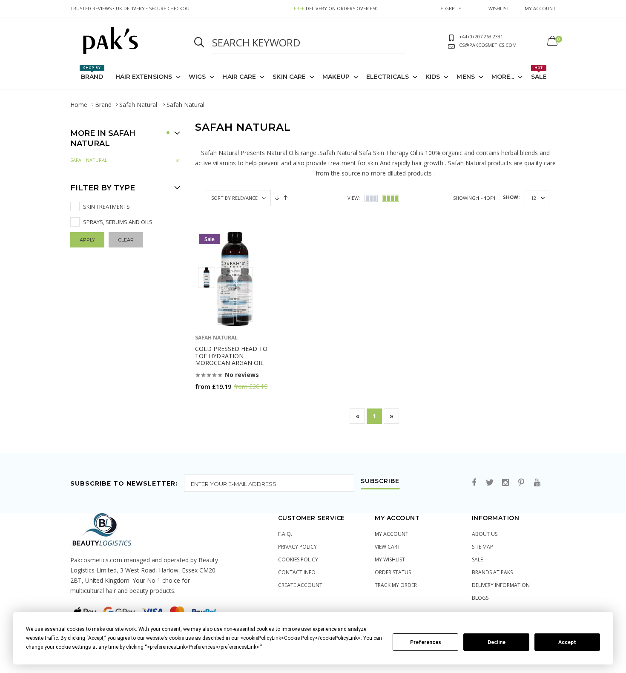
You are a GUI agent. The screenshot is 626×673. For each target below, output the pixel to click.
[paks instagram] (505, 482)
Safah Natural (139, 105)
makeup (336, 77)
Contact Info (297, 572)
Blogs (480, 597)
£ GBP (448, 8)
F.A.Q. (285, 534)
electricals (387, 77)
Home (78, 105)
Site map (482, 546)
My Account (391, 534)
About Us (484, 534)
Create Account (300, 585)
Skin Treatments (106, 206)
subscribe (380, 481)
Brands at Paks (492, 572)
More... (502, 77)
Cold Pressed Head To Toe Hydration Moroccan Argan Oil (231, 356)
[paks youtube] (537, 482)
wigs (197, 77)
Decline (496, 642)
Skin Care (289, 77)
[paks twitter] (490, 482)
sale (477, 559)
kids (432, 77)
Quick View (217, 403)
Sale (539, 73)
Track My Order (396, 585)
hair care (239, 77)
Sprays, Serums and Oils (117, 222)
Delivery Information (501, 585)
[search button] (199, 42)
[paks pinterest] (521, 482)
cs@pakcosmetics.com (488, 45)
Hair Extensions (143, 77)
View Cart (387, 546)
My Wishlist (390, 559)
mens (465, 77)
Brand (92, 73)
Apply (87, 240)
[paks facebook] (474, 482)
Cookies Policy (298, 559)
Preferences (425, 642)
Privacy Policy (297, 546)
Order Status (393, 572)
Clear (126, 240)
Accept (567, 642)
